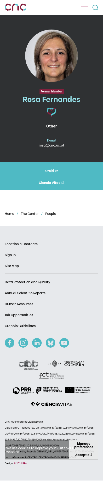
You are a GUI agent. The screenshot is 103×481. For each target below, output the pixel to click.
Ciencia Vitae (49, 182)
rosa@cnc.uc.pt (51, 144)
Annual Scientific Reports (25, 292)
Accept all (83, 454)
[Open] (84, 8)
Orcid (49, 170)
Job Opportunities (19, 314)
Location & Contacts (21, 243)
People (50, 213)
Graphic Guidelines (20, 325)
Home (10, 213)
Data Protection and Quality (27, 281)
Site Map (12, 265)
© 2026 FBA (20, 463)
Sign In (10, 254)
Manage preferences (83, 445)
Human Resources (19, 303)
